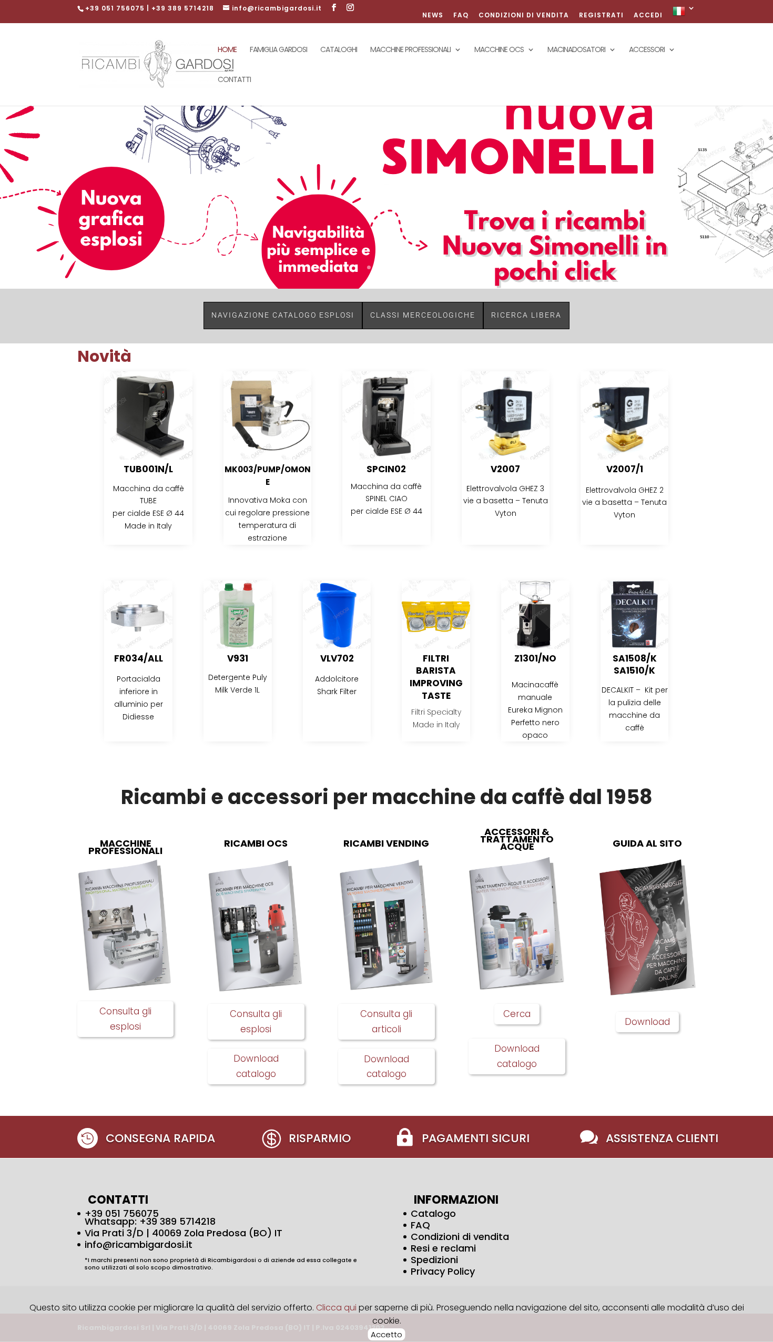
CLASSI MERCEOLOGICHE (422, 315)
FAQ (461, 15)
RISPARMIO (320, 1138)
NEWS (432, 15)
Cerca (517, 1014)
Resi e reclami (443, 1248)
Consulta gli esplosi (125, 1019)
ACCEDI (648, 15)
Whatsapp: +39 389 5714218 (150, 1221)
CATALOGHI (338, 50)
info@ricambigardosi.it (138, 1244)
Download (647, 1021)
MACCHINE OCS (499, 50)
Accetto (386, 1334)
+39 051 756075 (122, 1213)
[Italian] (684, 14)
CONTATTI (234, 80)
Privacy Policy (443, 1271)
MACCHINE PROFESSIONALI (410, 50)
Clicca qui (337, 1308)
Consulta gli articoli (386, 1021)
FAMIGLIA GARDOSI (278, 50)
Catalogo (433, 1213)
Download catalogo (256, 1066)
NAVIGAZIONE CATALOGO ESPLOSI (282, 315)
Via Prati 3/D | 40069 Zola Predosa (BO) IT (183, 1232)
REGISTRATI (601, 15)
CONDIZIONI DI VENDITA (524, 15)
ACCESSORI (647, 50)
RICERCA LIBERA (526, 315)
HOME (227, 50)
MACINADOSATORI (576, 50)
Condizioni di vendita (460, 1236)
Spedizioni (434, 1259)
